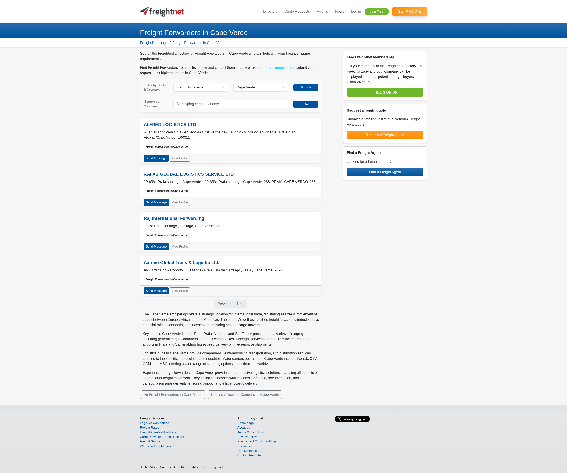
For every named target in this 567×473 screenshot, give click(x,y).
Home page (245, 423)
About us (243, 427)
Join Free (376, 11)
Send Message (156, 158)
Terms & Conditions (251, 432)
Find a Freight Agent (385, 172)
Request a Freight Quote (385, 135)
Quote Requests (297, 11)
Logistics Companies (154, 423)
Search (306, 87)
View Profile (180, 158)
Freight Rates (149, 427)
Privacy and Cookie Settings (257, 441)
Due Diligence (247, 450)
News (339, 11)
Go (306, 104)
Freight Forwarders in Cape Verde (199, 43)
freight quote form (278, 67)
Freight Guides (150, 441)
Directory (270, 11)
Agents (322, 11)
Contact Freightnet (250, 455)
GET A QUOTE (410, 11)
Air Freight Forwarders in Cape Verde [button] (173, 394)
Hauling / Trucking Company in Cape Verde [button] (245, 394)
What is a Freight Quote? (157, 446)
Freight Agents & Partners (158, 432)
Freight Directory (153, 43)
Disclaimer (244, 446)
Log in (356, 11)
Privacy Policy (247, 436)
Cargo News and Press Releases (163, 436)
